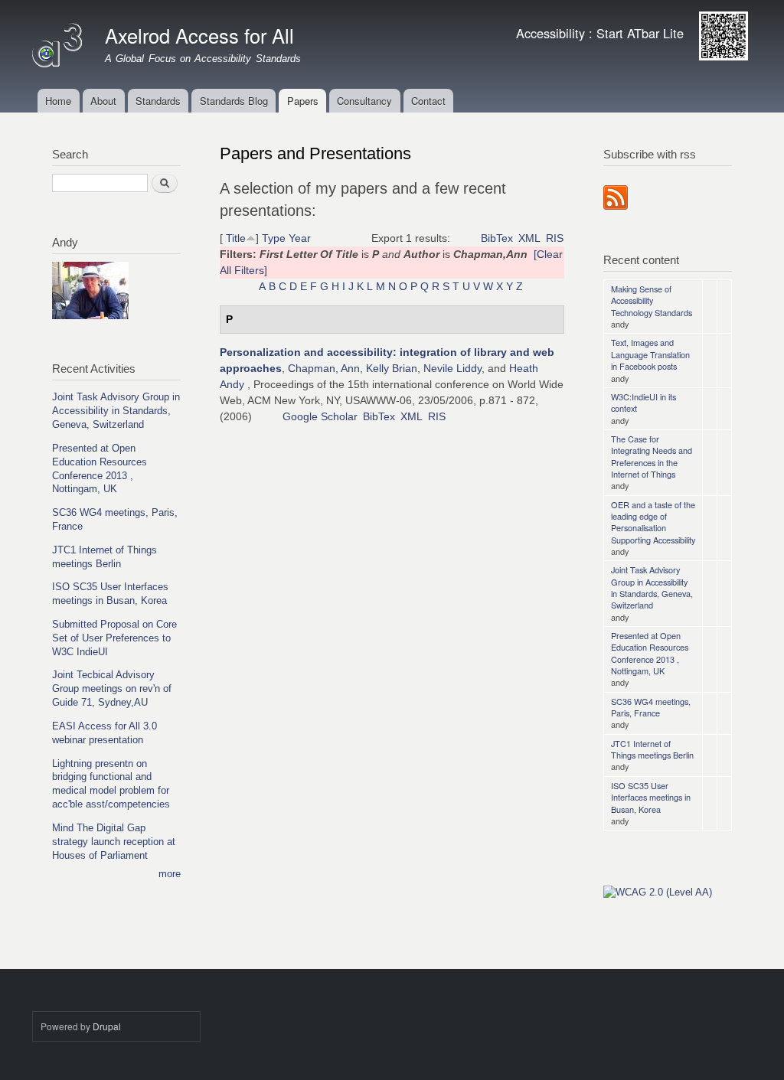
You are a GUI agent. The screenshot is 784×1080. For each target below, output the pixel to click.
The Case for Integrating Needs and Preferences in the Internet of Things (651, 456)
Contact (428, 100)
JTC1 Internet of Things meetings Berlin (652, 749)
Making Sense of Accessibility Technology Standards (651, 300)
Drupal (107, 1026)
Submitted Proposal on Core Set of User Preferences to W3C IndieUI (114, 637)
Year (300, 238)
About (103, 100)
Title (236, 238)
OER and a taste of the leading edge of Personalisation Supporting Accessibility (653, 522)
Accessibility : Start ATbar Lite (600, 33)
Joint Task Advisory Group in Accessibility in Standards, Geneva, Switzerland (116, 410)
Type (274, 238)
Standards (158, 100)
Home (58, 100)
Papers (302, 100)
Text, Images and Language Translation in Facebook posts (650, 354)
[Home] (58, 41)
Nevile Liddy (452, 368)
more (169, 873)
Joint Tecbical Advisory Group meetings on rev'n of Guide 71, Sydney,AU (112, 688)
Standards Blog (234, 100)
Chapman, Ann (324, 368)
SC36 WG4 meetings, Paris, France (651, 707)
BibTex (497, 238)
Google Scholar (320, 416)
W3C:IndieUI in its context (643, 402)
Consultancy (364, 100)
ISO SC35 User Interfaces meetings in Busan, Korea (651, 797)
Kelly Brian (391, 368)
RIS (555, 238)
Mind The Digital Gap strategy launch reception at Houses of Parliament (113, 841)
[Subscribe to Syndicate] (615, 194)
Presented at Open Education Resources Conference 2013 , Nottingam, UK (649, 653)
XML (529, 238)
